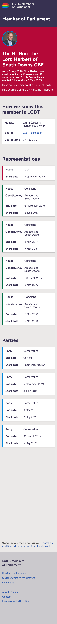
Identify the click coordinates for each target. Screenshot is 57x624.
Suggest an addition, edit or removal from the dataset (27, 544)
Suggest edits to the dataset (18, 578)
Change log (8, 582)
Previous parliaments (14, 573)
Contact (6, 596)
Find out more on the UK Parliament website (27, 89)
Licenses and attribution (15, 601)
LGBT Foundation (32, 132)
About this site (10, 592)
